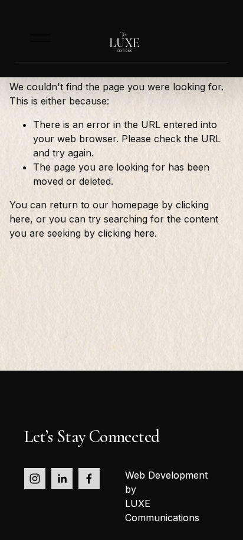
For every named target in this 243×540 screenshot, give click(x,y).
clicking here (126, 233)
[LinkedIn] (62, 478)
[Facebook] (89, 478)
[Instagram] (34, 478)
